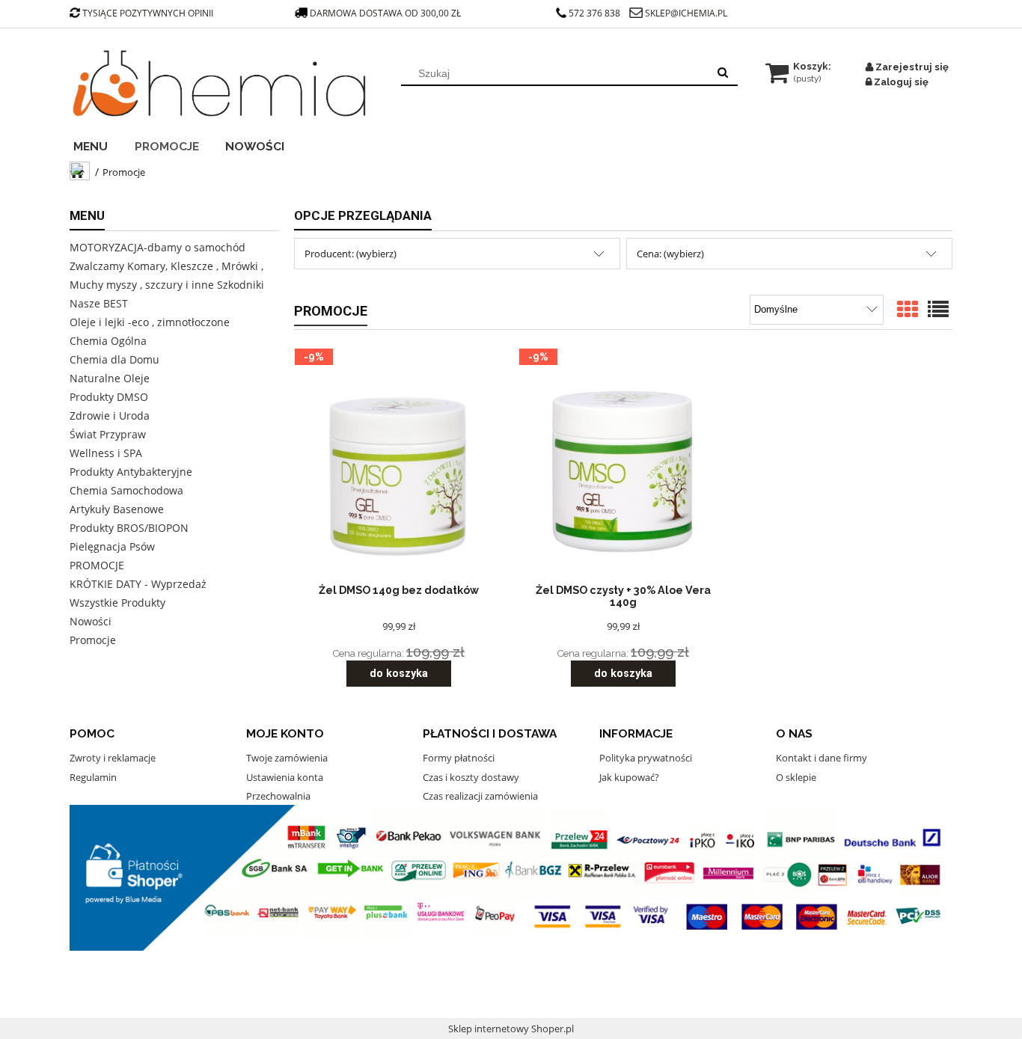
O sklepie (796, 777)
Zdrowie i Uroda (110, 415)
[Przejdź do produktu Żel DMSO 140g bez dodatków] (399, 470)
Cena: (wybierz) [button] (670, 253)
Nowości (90, 621)
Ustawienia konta (284, 777)
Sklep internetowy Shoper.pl (511, 1028)
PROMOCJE (97, 565)
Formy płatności (459, 757)
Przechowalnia (278, 796)
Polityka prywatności (645, 757)
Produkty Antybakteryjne (131, 472)
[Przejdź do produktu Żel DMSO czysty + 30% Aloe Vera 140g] (623, 470)
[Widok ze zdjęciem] (907, 310)
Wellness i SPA (106, 453)
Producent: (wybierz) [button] (351, 253)
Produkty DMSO (109, 397)
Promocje (93, 640)
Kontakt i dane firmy (821, 757)
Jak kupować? (629, 777)
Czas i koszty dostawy (471, 777)
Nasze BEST (99, 303)
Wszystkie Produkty (117, 602)
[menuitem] (100, 144)
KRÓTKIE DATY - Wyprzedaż (138, 584)
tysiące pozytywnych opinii (147, 13)
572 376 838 (594, 13)
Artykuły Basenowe (117, 509)
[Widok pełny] (938, 310)
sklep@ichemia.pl (686, 13)
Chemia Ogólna (108, 341)
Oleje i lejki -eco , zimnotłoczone (150, 322)
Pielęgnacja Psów (112, 546)
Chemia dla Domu (114, 359)
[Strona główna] (219, 83)
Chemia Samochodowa (126, 490)
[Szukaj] (723, 73)
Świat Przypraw (108, 434)
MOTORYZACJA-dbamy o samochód (157, 247)
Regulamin (93, 777)
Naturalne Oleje (110, 378)
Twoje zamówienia (287, 757)
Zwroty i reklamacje (113, 757)
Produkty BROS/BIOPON (129, 528)
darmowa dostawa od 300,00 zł (386, 13)
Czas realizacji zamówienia (480, 796)
